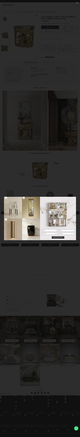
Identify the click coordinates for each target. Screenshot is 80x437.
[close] (77, 3)
